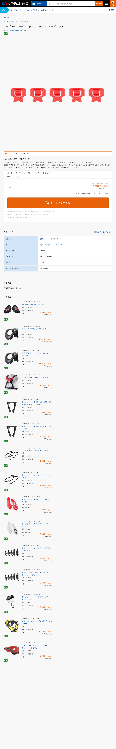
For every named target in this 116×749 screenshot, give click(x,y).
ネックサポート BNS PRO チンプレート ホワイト (36, 524)
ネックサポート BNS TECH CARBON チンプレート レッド (36, 500)
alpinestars (14, 30)
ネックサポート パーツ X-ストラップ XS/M (36, 476)
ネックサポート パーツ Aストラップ (36, 377)
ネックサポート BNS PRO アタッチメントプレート (36, 427)
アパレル (14, 22)
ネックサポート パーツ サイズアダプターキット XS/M (36, 573)
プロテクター (25, 22)
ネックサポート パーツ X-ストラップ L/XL (36, 451)
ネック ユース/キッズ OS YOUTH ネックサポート (37, 622)
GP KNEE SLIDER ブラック (33, 304)
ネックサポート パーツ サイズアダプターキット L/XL (36, 549)
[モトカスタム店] (3, 10)
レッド (32, 30)
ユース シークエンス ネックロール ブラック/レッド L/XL (36, 646)
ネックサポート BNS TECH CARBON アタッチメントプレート (36, 403)
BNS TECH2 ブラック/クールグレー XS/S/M (36, 354)
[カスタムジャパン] (15, 3)
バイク (6, 22)
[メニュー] (106, 3)
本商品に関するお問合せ (102, 232)
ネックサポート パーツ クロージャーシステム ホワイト (37, 598)
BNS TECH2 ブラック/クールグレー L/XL (36, 330)
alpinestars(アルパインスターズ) (51, 245)
